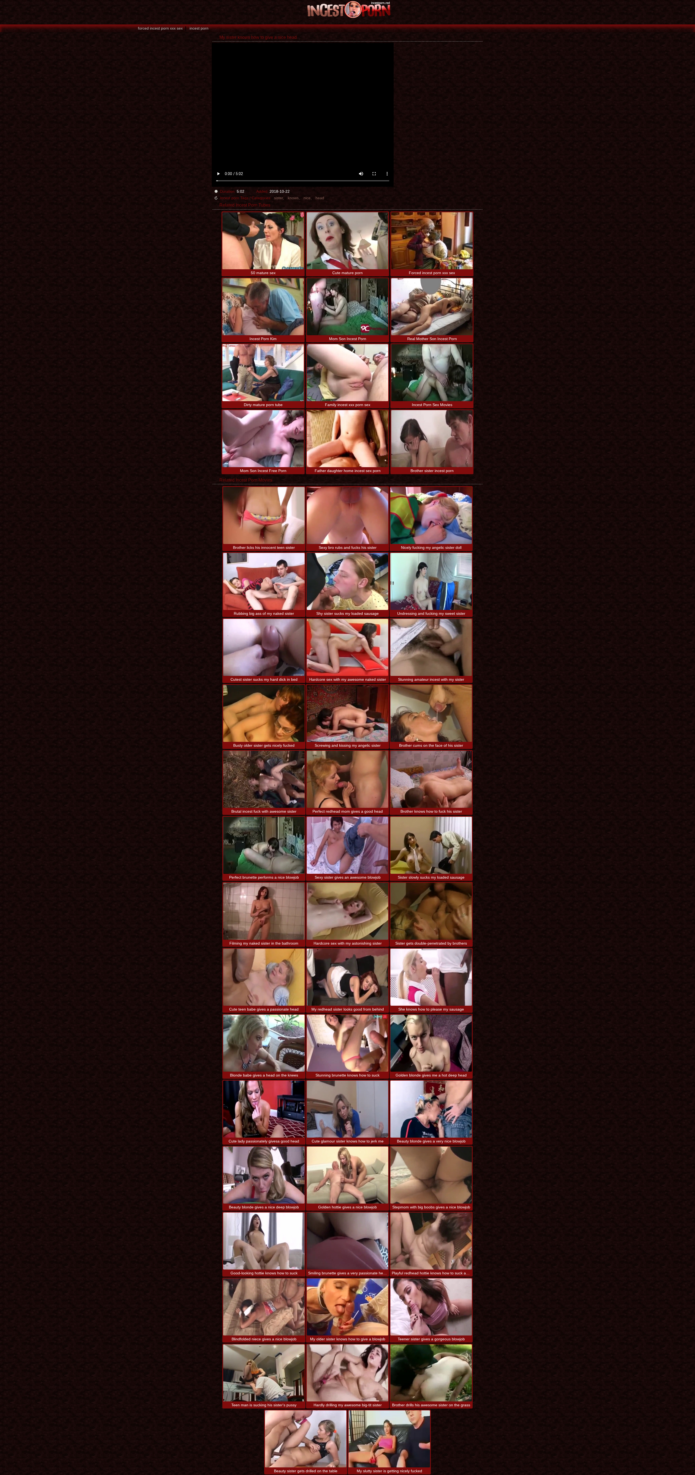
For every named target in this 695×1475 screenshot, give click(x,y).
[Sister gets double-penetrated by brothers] (431, 911)
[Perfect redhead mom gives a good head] (347, 779)
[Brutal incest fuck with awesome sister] (264, 779)
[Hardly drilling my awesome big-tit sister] (347, 1372)
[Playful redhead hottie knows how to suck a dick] (431, 1241)
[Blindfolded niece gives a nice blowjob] (264, 1306)
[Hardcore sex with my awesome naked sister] (347, 647)
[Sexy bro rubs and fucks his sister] (347, 515)
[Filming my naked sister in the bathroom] (264, 911)
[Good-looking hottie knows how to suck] (264, 1241)
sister (278, 198)
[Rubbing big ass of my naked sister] (264, 581)
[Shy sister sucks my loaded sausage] (347, 581)
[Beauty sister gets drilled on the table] (305, 1438)
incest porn (198, 28)
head (319, 198)
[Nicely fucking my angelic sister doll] (431, 515)
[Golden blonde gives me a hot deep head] (431, 1043)
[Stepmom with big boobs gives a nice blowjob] (431, 1175)
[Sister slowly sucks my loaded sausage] (431, 845)
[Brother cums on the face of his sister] (431, 713)
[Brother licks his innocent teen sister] (264, 515)
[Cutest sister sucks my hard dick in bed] (264, 647)
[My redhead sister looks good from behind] (347, 977)
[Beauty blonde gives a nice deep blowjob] (264, 1175)
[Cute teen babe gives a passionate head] (264, 977)
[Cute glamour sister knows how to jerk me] (347, 1109)
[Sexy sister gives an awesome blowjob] (347, 845)
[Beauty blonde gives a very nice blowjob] (431, 1109)
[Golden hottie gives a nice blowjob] (347, 1175)
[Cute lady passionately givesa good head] (264, 1109)
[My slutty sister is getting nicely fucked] (389, 1438)
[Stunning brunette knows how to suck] (347, 1043)
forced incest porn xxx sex (160, 28)
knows (293, 198)
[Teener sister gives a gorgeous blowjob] (431, 1306)
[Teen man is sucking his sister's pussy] (264, 1372)
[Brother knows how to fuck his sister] (431, 779)
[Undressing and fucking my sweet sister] (431, 581)
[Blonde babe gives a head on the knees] (264, 1043)
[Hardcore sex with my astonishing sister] (347, 911)
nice (307, 198)
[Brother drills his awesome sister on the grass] (431, 1372)
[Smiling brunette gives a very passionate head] (347, 1241)
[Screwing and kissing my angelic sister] (347, 713)
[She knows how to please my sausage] (431, 977)
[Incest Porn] (347, 9)
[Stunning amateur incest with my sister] (431, 647)
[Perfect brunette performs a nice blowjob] (264, 845)
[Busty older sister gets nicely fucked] (264, 713)
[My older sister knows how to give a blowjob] (347, 1306)
